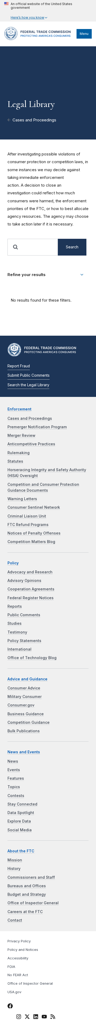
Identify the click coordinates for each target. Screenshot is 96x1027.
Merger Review (21, 435)
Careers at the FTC (25, 912)
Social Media (19, 830)
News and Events (23, 752)
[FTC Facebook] (10, 1006)
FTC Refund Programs (28, 525)
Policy (13, 563)
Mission (14, 860)
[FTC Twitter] (27, 1016)
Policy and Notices (22, 950)
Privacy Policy (19, 941)
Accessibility (17, 958)
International (19, 649)
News (12, 761)
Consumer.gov (20, 705)
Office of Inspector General (33, 903)
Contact (14, 920)
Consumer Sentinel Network (33, 507)
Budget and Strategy (26, 894)
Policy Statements (24, 641)
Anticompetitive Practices (31, 444)
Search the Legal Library (28, 385)
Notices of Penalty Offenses (34, 533)
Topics (13, 787)
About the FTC (20, 851)
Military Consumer (24, 697)
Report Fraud (18, 366)
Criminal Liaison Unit (26, 516)
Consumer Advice (23, 688)
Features (15, 778)
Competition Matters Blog (31, 542)
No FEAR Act (17, 975)
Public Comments (23, 615)
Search (72, 247)
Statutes (15, 461)
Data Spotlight (20, 813)
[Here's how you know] (48, 11)
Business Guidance (25, 714)
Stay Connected (22, 804)
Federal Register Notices (30, 598)
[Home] (39, 39)
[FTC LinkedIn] (35, 1017)
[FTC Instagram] (18, 1017)
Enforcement (19, 409)
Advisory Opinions (24, 580)
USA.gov (14, 992)
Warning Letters (22, 499)
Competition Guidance (28, 722)
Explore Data (19, 821)
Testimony (17, 632)
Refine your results (26, 274)
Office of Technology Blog (32, 658)
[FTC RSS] (52, 1017)
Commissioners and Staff (31, 877)
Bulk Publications (23, 731)
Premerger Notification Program (37, 427)
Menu (84, 34)
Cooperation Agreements (30, 589)
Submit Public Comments (28, 375)
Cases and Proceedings (34, 120)
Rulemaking (18, 453)
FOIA (11, 967)
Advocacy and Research (30, 572)
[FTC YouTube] (44, 1017)
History (14, 868)
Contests (15, 796)
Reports (14, 606)
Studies (14, 623)
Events (13, 770)
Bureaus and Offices (26, 886)
